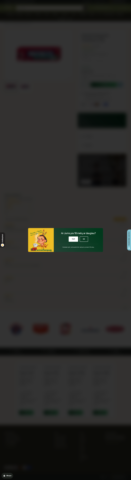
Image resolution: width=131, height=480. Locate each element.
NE (84, 239)
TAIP (73, 239)
